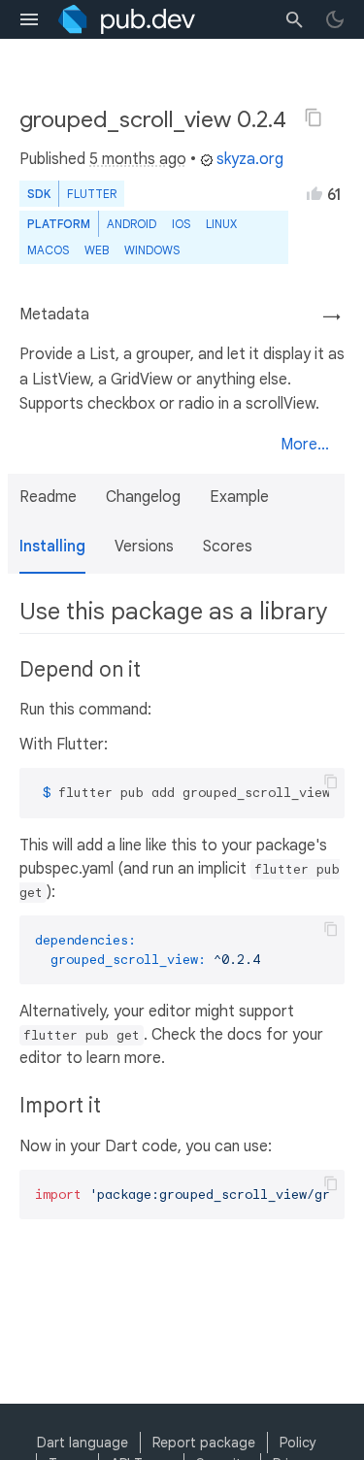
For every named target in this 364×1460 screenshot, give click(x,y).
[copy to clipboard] (331, 781)
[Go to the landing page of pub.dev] (126, 19)
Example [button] (239, 497)
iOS (181, 223)
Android (131, 223)
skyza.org (249, 159)
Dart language (82, 1442)
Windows (152, 250)
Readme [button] (48, 497)
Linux (221, 223)
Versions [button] (144, 546)
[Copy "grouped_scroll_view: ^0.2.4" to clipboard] (313, 117)
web (96, 250)
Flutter (91, 193)
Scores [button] (227, 546)
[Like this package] (314, 193)
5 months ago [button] (137, 159)
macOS (48, 250)
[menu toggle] (29, 19)
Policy (298, 1442)
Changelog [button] (143, 497)
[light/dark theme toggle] (335, 19)
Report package (203, 1442)
